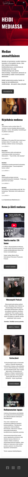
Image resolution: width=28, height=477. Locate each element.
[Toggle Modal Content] (24, 2)
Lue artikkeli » (5, 134)
